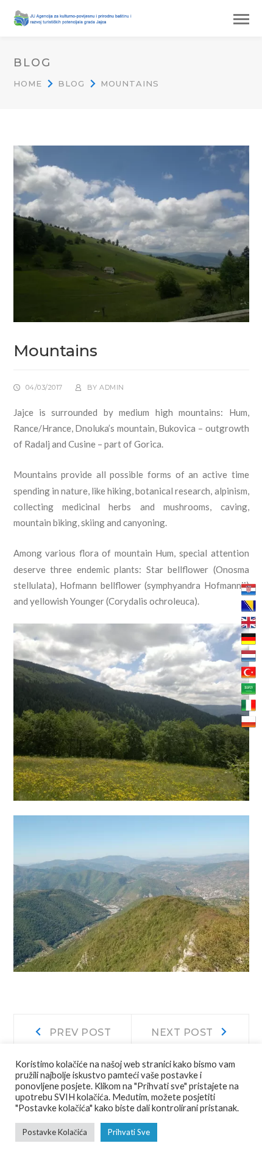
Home (27, 83)
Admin (111, 387)
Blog (71, 83)
